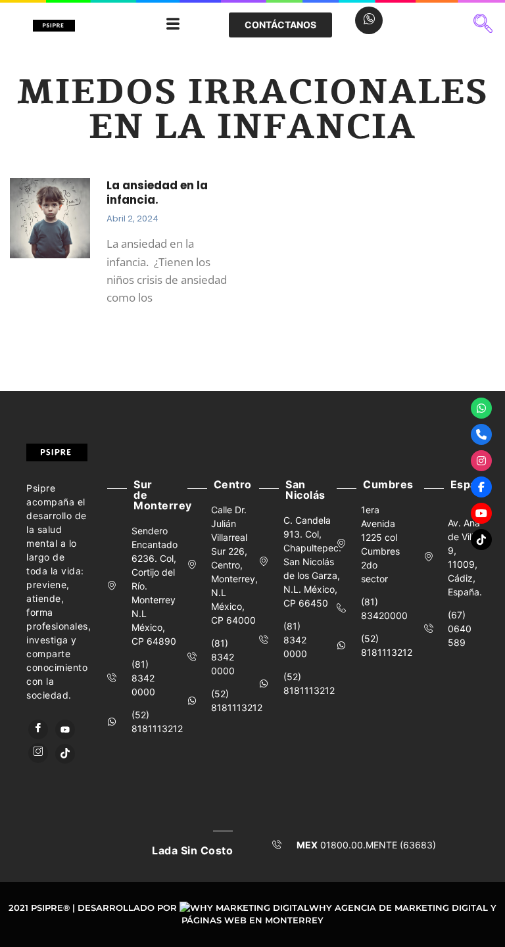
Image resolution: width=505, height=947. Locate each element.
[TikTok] (65, 754)
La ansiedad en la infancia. (157, 192)
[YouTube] (65, 729)
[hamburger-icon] (173, 25)
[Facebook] (38, 729)
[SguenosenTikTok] (481, 539)
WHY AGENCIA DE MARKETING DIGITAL (398, 907)
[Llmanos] (481, 434)
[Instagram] (38, 753)
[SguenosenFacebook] (481, 486)
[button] (483, 25)
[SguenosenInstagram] (481, 460)
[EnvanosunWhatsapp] (481, 408)
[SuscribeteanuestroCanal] (481, 513)
